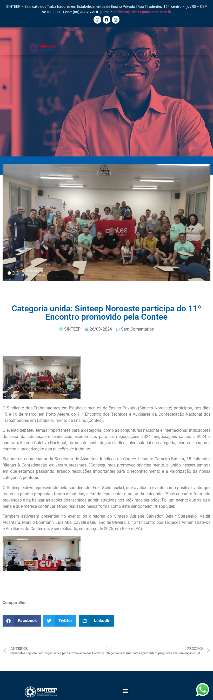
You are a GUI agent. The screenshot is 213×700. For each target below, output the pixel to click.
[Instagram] (115, 20)
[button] (127, 48)
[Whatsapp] (97, 20)
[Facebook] (106, 20)
